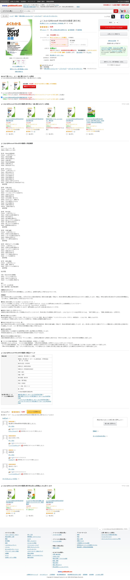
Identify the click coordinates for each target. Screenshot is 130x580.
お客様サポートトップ (32, 574)
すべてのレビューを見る (10, 479)
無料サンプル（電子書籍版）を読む (114, 61)
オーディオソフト (31, 549)
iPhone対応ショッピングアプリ (60, 566)
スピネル (11, 459)
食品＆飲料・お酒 (9, 536)
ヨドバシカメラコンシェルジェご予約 (110, 538)
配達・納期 (55, 560)
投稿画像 (72, 29)
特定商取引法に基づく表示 (74, 574)
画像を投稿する (19, 71)
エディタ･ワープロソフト (75, 68)
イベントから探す (57, 541)
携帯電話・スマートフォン (34, 536)
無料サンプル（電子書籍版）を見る (19, 69)
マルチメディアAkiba (106, 47)
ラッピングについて (106, 536)
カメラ (29, 538)
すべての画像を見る (17, 66)
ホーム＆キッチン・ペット (12, 549)
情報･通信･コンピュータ (50, 68)
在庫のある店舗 (112, 40)
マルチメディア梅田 (118, 47)
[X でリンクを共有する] (113, 18)
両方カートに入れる (29, 86)
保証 (78, 536)
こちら (57, 5)
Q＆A (94, 431)
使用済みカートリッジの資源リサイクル (87, 545)
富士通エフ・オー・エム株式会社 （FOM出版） (52, 23)
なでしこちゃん (12, 431)
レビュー (44, 29)
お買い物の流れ (57, 554)
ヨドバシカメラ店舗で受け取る (109, 534)
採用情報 (85, 574)
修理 (78, 534)
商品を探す (55, 562)
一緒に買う (11, 134)
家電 (6, 543)
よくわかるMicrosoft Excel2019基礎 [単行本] (15, 97)
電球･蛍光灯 (30, 557)
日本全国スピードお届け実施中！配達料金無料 (116, 5)
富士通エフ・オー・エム (56, 55)
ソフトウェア (63, 68)
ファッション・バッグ (33, 545)
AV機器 (7, 553)
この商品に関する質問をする (59, 29)
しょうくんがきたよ (14, 445)
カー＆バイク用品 (31, 543)
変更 (78, 6)
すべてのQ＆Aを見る (99, 436)
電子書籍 (7, 540)
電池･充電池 (30, 553)
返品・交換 (80, 538)
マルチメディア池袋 (117, 50)
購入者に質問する (110, 423)
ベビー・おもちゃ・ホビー (12, 534)
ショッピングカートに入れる (113, 27)
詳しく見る (11, 426)
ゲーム (7, 555)
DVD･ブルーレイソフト (33, 547)
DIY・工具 (30, 534)
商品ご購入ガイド (57, 564)
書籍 (41, 67)
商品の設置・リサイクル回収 (60, 558)
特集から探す (56, 547)
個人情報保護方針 (61, 574)
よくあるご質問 (99, 574)
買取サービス (80, 540)
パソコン (7, 547)
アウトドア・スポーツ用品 (12, 551)
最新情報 (79, 29)
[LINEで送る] (127, 18)
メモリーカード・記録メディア (35, 551)
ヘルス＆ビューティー (10, 545)
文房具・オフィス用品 (10, 557)
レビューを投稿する (34, 411)
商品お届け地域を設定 (29, 6)
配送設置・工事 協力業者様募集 (85, 547)
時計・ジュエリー (31, 540)
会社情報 (91, 574)
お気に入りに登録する (114, 34)
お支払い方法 (56, 556)
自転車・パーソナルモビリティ (35, 555)
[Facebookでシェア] (122, 18)
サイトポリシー (44, 574)
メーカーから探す (57, 534)
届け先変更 (79, 52)
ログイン (25, 5)
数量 (110, 22)
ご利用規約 (52, 574)
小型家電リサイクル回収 (83, 543)
